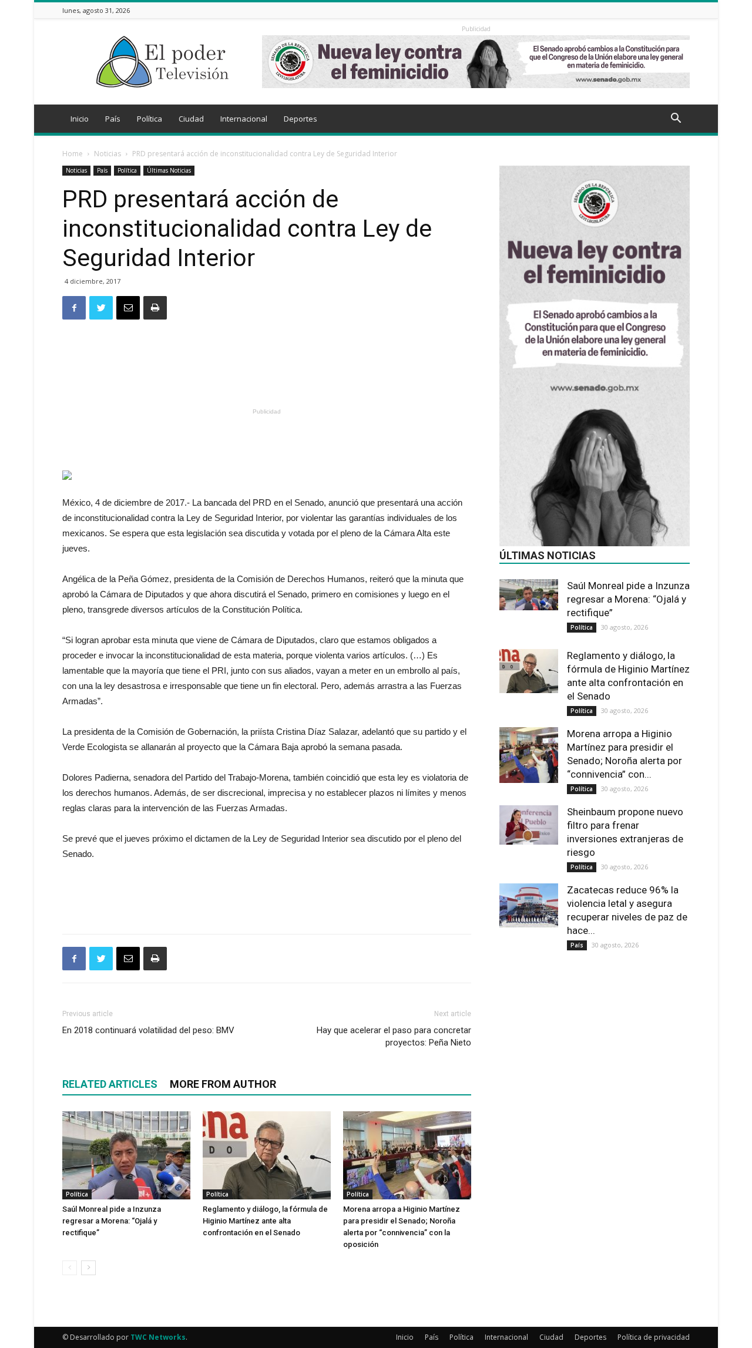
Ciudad (191, 118)
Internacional (243, 118)
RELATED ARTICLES (109, 1084)
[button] (676, 119)
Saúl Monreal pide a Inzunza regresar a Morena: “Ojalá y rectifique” (111, 1221)
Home (72, 154)
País (112, 118)
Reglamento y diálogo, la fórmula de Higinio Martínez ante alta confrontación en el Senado (265, 1221)
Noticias (107, 154)
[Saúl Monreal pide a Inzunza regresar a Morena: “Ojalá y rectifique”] (126, 1155)
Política (149, 118)
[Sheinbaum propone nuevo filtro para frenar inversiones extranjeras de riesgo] (528, 825)
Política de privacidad (653, 1337)
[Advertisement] (266, 374)
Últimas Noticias (169, 170)
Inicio (79, 118)
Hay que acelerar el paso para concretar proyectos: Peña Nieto (394, 1036)
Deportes (300, 118)
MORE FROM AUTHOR (223, 1084)
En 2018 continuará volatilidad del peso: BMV (148, 1030)
